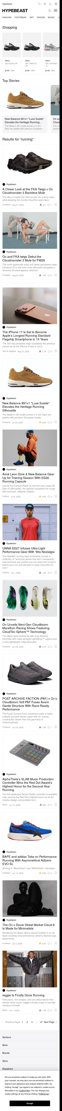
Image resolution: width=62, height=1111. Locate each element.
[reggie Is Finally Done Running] (29, 969)
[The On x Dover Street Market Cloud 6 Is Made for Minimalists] (29, 898)
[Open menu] (55, 10)
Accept (30, 1103)
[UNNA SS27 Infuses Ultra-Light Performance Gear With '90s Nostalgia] (29, 522)
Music (51, 17)
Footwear (20, 17)
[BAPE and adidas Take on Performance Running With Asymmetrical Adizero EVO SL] (29, 830)
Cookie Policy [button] (24, 1091)
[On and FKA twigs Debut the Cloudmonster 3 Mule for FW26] (29, 230)
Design (41, 17)
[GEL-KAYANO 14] (52, 45)
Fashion (6, 17)
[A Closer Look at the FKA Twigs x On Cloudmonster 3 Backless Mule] (29, 162)
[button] (55, 204)
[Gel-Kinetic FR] (11, 45)
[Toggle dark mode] (50, 10)
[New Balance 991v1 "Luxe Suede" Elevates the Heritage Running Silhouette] (25, 100)
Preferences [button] (44, 1094)
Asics (7, 60)
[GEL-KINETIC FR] (32, 45)
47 (41, 1022)
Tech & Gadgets (9, 351)
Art (32, 17)
